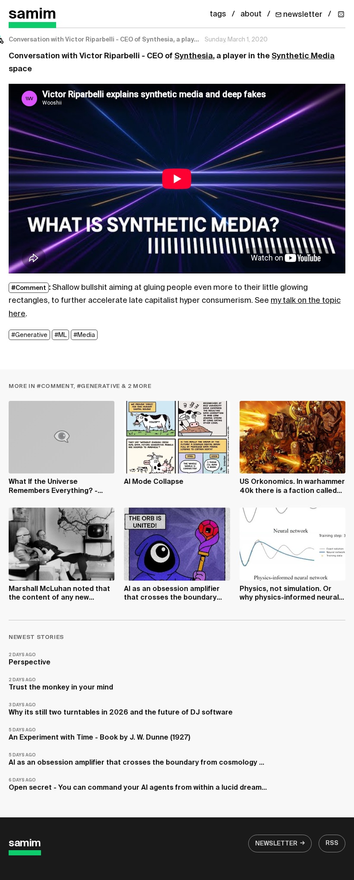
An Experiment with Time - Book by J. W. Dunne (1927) (99, 734)
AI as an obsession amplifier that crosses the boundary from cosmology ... (136, 759)
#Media (84, 335)
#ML (60, 335)
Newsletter (276, 844)
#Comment (28, 288)
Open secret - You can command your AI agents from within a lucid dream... (138, 784)
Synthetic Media (303, 56)
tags (218, 14)
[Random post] (341, 14)
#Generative (29, 335)
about (251, 14)
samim (32, 14)
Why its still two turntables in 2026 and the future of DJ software (121, 709)
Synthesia (193, 56)
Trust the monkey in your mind (61, 684)
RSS (332, 843)
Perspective (30, 659)
